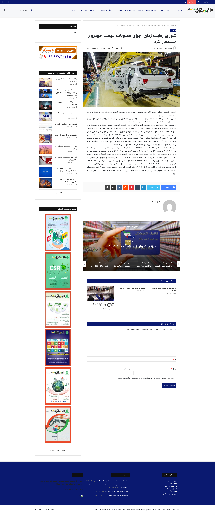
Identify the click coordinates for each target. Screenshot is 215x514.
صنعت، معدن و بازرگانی (134, 10)
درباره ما (72, 10)
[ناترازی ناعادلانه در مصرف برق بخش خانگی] (45, 149)
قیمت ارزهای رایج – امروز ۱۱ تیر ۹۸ (132, 288)
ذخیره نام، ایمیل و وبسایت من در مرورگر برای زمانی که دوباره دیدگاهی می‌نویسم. (145, 378)
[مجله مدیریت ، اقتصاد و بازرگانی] (199, 10)
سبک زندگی (173, 491)
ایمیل (173, 369)
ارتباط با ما (83, 10)
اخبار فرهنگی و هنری (170, 494)
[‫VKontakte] (119, 187)
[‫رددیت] (125, 187)
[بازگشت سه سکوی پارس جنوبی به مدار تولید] (45, 183)
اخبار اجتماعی (172, 481)
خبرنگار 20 (168, 48)
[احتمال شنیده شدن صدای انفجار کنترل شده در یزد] (45, 172)
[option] (131, 246)
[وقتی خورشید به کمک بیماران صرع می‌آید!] (45, 82)
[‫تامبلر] (137, 187)
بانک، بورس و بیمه (167, 10)
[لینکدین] (143, 187)
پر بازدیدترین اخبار (171, 486)
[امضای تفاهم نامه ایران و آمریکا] (45, 105)
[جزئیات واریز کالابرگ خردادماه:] (45, 138)
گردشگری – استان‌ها (106, 10)
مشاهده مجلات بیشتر (57, 450)
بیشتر (93, 10)
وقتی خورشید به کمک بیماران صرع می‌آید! (112, 481)
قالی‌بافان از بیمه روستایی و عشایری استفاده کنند (103, 304)
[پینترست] (131, 187)
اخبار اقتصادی (172, 483)
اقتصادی (162, 25)
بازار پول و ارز (152, 10)
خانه (180, 10)
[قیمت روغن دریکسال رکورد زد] (45, 127)
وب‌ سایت (126, 369)
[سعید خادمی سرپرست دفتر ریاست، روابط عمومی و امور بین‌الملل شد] (45, 93)
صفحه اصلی (170, 25)
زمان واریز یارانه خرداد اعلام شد (117, 495)
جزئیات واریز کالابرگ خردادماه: (132, 246)
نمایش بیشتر (57, 193)
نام (174, 360)
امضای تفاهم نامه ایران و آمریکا (175, 2)
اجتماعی (131, 237)
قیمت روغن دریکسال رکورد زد (66, 124)
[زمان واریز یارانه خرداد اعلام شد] (45, 116)
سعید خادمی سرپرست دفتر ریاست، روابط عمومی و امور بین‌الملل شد (66, 92)
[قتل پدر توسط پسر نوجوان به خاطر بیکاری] (45, 160)
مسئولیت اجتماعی (170, 489)
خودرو (120, 10)
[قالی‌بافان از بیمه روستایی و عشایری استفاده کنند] (100, 293)
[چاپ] (107, 187)
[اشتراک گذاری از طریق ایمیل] (113, 187)
